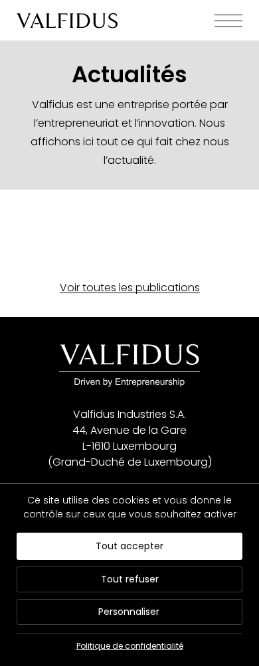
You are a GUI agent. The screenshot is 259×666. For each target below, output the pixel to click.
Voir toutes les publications (130, 287)
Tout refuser (130, 579)
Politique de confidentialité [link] (129, 645)
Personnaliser (128, 611)
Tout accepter (129, 546)
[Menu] (218, 21)
